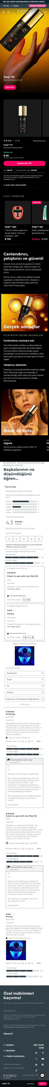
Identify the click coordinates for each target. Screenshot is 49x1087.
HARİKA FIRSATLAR (37, 6)
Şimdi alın (10, 87)
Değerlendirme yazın (39, 140)
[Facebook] (43, 1053)
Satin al (42, 1084)
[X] (36, 1059)
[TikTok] (36, 1071)
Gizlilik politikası (9, 1027)
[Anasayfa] (24, 12)
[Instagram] (36, 1053)
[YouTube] (43, 1059)
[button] (42, 1075)
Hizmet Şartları (22, 1027)
